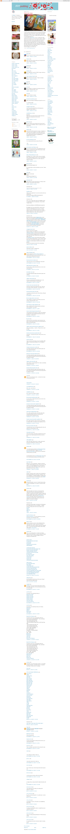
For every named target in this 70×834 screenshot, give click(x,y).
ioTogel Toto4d (29, 712)
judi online (28, 507)
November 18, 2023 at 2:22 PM (33, 748)
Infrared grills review (30, 432)
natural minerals (29, 382)
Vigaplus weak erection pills (31, 361)
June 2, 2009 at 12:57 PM (32, 127)
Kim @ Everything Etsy (30, 139)
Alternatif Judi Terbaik (30, 596)
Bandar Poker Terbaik (30, 594)
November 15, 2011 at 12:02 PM (33, 302)
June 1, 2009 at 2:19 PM (31, 56)
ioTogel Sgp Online (29, 705)
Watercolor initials (28, 13)
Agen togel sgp (29, 673)
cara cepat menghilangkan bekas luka (32, 572)
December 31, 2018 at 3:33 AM (33, 613)
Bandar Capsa (29, 611)
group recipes (50, 108)
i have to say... (50, 61)
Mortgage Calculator (31, 237)
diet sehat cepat (29, 553)
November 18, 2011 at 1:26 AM (33, 316)
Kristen (28, 53)
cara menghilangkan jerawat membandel (33, 571)
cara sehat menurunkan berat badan (32, 560)
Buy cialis (28, 318)
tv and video (14, 110)
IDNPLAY (28, 610)
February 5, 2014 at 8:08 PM (33, 478)
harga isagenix (29, 564)
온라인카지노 (29, 745)
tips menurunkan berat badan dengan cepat (33, 548)
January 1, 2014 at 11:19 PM (33, 469)
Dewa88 (28, 717)
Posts (14, 124)
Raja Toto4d (28, 713)
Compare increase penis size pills (32, 347)
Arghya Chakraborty (30, 252)
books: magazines (15, 75)
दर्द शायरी (28, 585)
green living (13, 94)
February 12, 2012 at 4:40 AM (33, 429)
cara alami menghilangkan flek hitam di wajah (34, 570)
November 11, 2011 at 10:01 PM (33, 289)
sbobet (28, 508)
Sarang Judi (28, 696)
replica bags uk (29, 723)
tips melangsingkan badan (31, 563)
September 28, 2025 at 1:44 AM (33, 776)
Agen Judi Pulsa (29, 678)
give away (13, 93)
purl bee (49, 66)
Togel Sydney (29, 686)
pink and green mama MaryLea (31, 147)
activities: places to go (15, 67)
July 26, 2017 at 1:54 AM (32, 581)
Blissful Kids (32, 37)
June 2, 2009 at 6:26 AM (31, 119)
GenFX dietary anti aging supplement (32, 304)
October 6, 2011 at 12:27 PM (33, 269)
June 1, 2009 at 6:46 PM (31, 84)
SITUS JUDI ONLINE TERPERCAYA (32, 672)
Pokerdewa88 (29, 716)
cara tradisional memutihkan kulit (32, 569)
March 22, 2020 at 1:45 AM (32, 719)
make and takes (50, 90)
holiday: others (14, 100)
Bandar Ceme (29, 657)
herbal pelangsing (29, 545)
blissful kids (49, 79)
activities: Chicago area (15, 63)
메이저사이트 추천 (29, 806)
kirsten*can (49, 62)
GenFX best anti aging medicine (32, 411)
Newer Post (26, 827)
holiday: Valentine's (15, 103)
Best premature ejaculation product (32, 397)
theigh (27, 727)
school (13, 108)
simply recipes (50, 110)
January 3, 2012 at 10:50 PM (33, 358)
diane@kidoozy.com (30, 113)
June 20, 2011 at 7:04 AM (32, 244)
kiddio (48, 84)
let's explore (49, 89)
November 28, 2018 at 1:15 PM (33, 589)
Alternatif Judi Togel (30, 595)
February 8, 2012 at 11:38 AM (33, 409)
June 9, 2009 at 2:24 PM (31, 184)
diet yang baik (29, 543)
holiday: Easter (14, 99)
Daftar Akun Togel (29, 683)
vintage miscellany (15, 114)
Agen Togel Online (29, 680)
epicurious (49, 105)
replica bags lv (40, 723)
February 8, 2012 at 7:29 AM (33, 401)
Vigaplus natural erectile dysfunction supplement (34, 326)
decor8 (49, 55)
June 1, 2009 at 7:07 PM (31, 91)
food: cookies (14, 89)
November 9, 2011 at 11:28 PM (33, 282)
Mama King (28, 163)
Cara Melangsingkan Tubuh (39, 455)
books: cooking (14, 72)
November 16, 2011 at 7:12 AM (33, 308)
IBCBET (44, 476)
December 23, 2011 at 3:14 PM (33, 330)
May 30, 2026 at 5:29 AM (32, 823)
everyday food (50, 107)
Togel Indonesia (29, 700)
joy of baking (50, 109)
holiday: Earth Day (15, 98)
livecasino (28, 707)
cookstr (49, 104)
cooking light (50, 103)
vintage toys (14, 115)
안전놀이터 (28, 779)
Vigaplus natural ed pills (30, 278)
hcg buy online (29, 339)
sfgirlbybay (49, 67)
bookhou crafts (50, 80)
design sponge (50, 57)
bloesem (49, 51)
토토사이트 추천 (29, 819)
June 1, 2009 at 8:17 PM (31, 96)
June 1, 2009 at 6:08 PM (31, 79)
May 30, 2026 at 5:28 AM (32, 797)
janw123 (28, 480)
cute (12, 85)
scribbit (49, 121)
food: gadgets (14, 90)
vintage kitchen (14, 113)
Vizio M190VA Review (30, 386)
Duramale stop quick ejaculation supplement (34, 419)
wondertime (49, 96)
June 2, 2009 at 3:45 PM (31, 137)
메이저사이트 (29, 772)
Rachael (28, 65)
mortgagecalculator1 (30, 229)
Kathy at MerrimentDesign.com (31, 154)
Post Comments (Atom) (32, 829)
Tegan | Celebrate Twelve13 (31, 76)
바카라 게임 (28, 765)
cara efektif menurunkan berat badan (32, 552)
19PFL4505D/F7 (29, 439)
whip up (49, 72)
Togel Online (28, 706)
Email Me (13, 21)
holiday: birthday (14, 95)
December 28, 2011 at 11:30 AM (33, 351)
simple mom (49, 122)
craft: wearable (14, 84)
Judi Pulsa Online (29, 695)
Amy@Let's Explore (30, 106)
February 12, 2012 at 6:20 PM (33, 437)
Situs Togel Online (29, 698)
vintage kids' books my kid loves (53, 95)
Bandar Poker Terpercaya (31, 616)
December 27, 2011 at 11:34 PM (33, 344)
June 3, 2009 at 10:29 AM (32, 144)
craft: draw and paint (31, 48)
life (12, 104)
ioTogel (28, 674)
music (13, 105)
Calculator (28, 240)
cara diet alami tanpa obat (31, 547)
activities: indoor (14, 64)
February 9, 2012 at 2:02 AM (33, 416)
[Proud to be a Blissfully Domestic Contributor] (53, 128)
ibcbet (27, 484)
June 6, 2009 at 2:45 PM (31, 161)
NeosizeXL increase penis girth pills (32, 353)
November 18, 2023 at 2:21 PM (33, 736)
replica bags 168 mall (35, 723)
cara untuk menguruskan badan (31, 568)
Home (35, 827)
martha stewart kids (51, 91)
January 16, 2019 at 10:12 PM (33, 659)
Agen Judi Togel (29, 679)
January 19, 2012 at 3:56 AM (33, 384)
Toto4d (28, 691)
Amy (27, 81)
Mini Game (28, 708)
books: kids (13, 74)
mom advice (49, 118)
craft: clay (13, 77)
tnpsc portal (28, 668)
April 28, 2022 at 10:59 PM (32, 724)
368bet (28, 511)
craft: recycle (14, 83)
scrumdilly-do (50, 94)
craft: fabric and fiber (15, 79)
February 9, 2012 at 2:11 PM (33, 423)
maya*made (49, 63)
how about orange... (51, 60)
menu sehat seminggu (30, 555)
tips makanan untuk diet (30, 554)
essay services (34, 527)
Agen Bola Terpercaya (30, 516)
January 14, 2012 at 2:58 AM (33, 365)
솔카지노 (28, 758)
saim (27, 375)
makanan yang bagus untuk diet (32, 551)
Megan (14, 15)
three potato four (50, 71)
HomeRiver (28, 191)
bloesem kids (50, 52)
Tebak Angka (29, 699)
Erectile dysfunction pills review (32, 291)
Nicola (27, 172)
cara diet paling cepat (30, 565)
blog (12, 69)
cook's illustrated (50, 102)
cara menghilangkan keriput (31, 573)
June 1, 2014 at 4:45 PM (31, 512)
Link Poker (28, 605)
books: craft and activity (15, 73)
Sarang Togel (29, 697)
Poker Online (29, 612)
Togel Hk (28, 688)
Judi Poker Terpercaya (30, 658)
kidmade (49, 86)
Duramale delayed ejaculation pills (32, 367)
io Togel (28, 703)
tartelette (49, 113)
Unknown (28, 129)
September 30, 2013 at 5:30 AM (33, 459)
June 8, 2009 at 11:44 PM (32, 177)
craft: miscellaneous (15, 80)
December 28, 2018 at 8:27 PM (33, 602)
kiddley (49, 85)
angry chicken (50, 50)
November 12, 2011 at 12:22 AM (33, 295)
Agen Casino (29, 714)
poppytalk (49, 65)
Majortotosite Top (29, 733)
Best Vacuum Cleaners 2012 (31, 425)
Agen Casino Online (30, 715)
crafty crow (49, 81)
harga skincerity (29, 562)
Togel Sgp (28, 687)
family (13, 88)
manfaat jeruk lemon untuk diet (31, 544)
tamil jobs (28, 662)
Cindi (27, 93)
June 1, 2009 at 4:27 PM (31, 73)
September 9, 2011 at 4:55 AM (33, 257)
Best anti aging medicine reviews (32, 298)
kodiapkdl (28, 584)
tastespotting (50, 114)
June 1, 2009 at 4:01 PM (31, 68)
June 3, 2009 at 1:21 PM (31, 152)
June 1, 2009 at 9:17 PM (31, 110)
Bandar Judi (28, 633)
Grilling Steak (29, 577)
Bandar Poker (29, 607)
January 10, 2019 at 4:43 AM (33, 639)
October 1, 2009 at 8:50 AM (32, 196)
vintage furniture (14, 111)
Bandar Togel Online (30, 681)
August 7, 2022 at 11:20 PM (32, 731)
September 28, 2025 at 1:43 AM (33, 756)
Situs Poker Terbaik (30, 600)
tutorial (13, 109)
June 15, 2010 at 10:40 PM (32, 213)
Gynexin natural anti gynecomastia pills (33, 311)
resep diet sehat (29, 556)
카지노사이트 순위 (29, 793)
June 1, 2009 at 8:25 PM (31, 104)
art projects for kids (51, 76)
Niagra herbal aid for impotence (31, 265)
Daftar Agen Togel (29, 682)
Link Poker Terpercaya (30, 601)
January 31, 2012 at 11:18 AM (33, 389)
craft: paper (13, 82)
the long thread (50, 70)
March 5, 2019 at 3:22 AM (32, 669)
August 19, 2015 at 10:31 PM (33, 575)
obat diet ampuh (29, 539)
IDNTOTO (28, 690)
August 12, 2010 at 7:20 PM (32, 226)
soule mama (49, 68)
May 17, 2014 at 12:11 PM (32, 500)
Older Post (44, 827)
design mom (49, 56)
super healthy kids (50, 123)
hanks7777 (28, 521)
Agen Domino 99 (29, 653)
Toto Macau (28, 689)
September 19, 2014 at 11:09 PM (33, 519)
